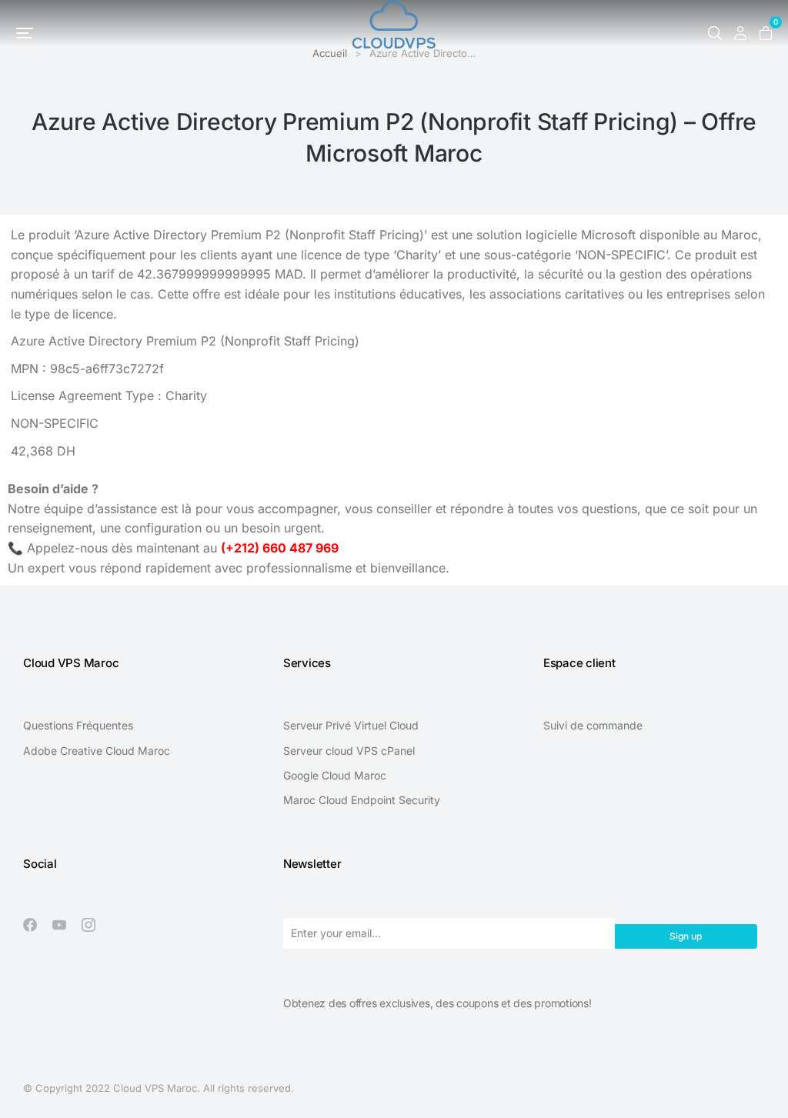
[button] (24, 33)
